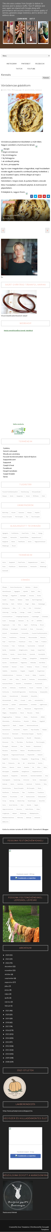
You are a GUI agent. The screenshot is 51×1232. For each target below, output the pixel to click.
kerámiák (39, 687)
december (8, 966)
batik (12, 604)
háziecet (14, 666)
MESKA (43, 717)
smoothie (26, 767)
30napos (4, 587)
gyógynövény (15, 658)
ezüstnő (4, 633)
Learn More (22, 19)
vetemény (19, 809)
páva (21, 746)
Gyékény (6, 448)
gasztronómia (29, 90)
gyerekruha (5, 658)
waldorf (14, 813)
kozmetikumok (14, 696)
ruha (3, 763)
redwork (40, 754)
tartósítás (38, 784)
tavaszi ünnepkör (7, 516)
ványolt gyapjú (32, 801)
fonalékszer (12, 566)
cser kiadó (37, 612)
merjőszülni (34, 717)
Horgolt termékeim (10, 471)
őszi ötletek (29, 742)
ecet (14, 625)
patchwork (14, 746)
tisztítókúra (31, 792)
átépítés (12, 599)
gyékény (4, 654)
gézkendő (5, 570)
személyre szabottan (36, 775)
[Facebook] (13, 1223)
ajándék (25, 591)
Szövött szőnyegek (10, 451)
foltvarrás (43, 637)
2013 (7, 1042)
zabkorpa (28, 817)
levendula (34, 704)
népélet (37, 512)
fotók (36, 641)
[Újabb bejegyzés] (3, 230)
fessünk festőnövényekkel (10, 491)
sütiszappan (5, 771)
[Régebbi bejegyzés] (47, 230)
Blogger (45, 829)
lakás (29, 700)
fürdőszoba (21, 646)
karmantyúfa (38, 683)
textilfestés (21, 541)
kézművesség (25, 491)
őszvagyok (5, 746)
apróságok (23, 595)
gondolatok (12, 650)
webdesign (5, 545)
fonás (33, 533)
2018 (7, 1022)
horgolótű (31, 671)
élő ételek (36, 496)
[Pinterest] (8, 1223)
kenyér (31, 687)
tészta (39, 788)
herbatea (29, 666)
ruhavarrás (11, 763)
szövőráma (20, 784)
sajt (19, 763)
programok (5, 754)
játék (10, 679)
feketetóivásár (14, 633)
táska (45, 784)
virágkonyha (5, 813)
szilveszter (26, 780)
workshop (20, 817)
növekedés (15, 733)
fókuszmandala (32, 637)
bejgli (27, 604)
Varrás (5, 477)
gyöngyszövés (44, 658)
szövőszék (29, 784)
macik (19, 708)
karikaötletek (28, 683)
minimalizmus (17, 721)
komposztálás (44, 692)
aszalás (4, 599)
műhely (34, 721)
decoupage (12, 620)
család (29, 612)
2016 (7, 1030)
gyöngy (40, 533)
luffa (3, 708)
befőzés (20, 604)
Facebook (39, 64)
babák (27, 599)
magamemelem (38, 708)
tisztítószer (41, 792)
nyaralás (39, 733)
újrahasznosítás (30, 796)
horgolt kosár (41, 671)
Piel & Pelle (14, 750)
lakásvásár (5, 704)
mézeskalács (5, 721)
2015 (7, 1034)
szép (46, 775)
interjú (4, 679)
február (7, 1006)
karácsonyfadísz (42, 679)
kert (46, 687)
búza (14, 608)
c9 (19, 608)
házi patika (42, 662)
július (7, 986)
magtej (4, 713)
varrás (29, 541)
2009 (7, 1058)
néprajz (4, 496)
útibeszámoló (42, 796)
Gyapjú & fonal (8, 465)
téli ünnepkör (19, 516)
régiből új (5, 759)
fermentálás (25, 633)
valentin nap (20, 801)
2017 (7, 1026)
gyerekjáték (41, 654)
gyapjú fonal (41, 650)
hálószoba (33, 662)
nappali (21, 725)
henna (21, 666)
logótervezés (43, 704)
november (8, 970)
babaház (20, 599)
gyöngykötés (33, 658)
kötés (15, 700)
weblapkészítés (34, 813)
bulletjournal (6, 608)
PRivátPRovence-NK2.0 (34, 750)
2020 (7, 1014)
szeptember (9, 978)
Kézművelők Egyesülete (19, 692)
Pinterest (25, 64)
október (8, 974)
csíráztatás (45, 616)
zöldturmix (5, 821)
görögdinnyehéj (23, 650)
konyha (4, 696)
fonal (3, 641)
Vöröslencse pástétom (12, 215)
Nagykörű (42, 721)
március (7, 1002)
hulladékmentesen (7, 675)
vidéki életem (29, 809)
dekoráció (21, 620)
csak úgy (14, 612)
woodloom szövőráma (8, 817)
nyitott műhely (24, 537)
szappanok (5, 541)
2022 (7, 963)
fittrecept (22, 637)
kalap (17, 679)
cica (24, 608)
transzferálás (13, 796)
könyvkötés (34, 696)
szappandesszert (36, 537)
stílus (38, 767)
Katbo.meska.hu (18, 424)
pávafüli (28, 746)
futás (13, 646)
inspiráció (41, 675)
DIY (33, 620)
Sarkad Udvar (31, 763)
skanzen (12, 767)
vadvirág (11, 801)
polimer (22, 750)
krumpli (23, 700)
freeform (44, 641)
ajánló (33, 591)
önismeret (5, 742)
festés (4, 637)
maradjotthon (13, 713)
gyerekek (32, 654)
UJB (21, 796)
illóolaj (34, 675)
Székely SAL (24, 775)
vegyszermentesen (40, 541)
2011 (7, 1050)
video (38, 809)
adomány (27, 587)
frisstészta (5, 646)
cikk (30, 608)
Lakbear (14, 704)
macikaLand (27, 708)
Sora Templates (23, 1227)
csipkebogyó (35, 616)
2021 (7, 1011)
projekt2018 (31, 754)
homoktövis (14, 671)
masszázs (29, 713)
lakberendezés (23, 704)
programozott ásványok (18, 754)
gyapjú (33, 650)
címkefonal (37, 608)
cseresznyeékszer (7, 616)
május (7, 994)
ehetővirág (34, 625)
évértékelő (24, 629)
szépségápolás (6, 780)
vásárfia (29, 805)
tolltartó (4, 796)
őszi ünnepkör (35, 516)
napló (14, 725)
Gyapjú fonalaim (9, 474)
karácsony (21, 512)
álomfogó (5, 595)
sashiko (40, 763)
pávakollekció (37, 746)
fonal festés (25, 533)
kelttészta (13, 687)
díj (27, 620)
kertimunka (5, 692)
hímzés (37, 666)
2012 (7, 1046)
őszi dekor (20, 742)
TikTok (19, 69)
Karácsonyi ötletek (7, 683)
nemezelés (13, 537)
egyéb (26, 625)
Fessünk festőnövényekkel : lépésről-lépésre (19, 457)
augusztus (8, 982)
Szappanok (7, 462)
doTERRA (39, 620)
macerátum (11, 708)
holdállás (4, 671)
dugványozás (5, 625)
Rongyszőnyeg (35, 759)
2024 (7, 955)
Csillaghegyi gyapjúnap (22, 616)
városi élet (42, 801)
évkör (43, 496)
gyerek (12, 654)
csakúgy (22, 612)
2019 (7, 1018)
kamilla (24, 679)
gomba (4, 650)
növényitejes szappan (28, 733)
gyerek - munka (22, 654)
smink (11, 496)
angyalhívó (14, 595)
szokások (4, 784)
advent (36, 587)
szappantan (20, 496)
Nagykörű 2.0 (6, 725)
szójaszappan (43, 780)
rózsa (43, 759)
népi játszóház (35, 729)
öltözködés (37, 738)
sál (24, 763)
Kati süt (4, 687)
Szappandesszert (9, 459)
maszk (22, 713)
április (7, 998)
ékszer (14, 545)
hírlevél (45, 666)
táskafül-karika (23, 566)
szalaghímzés (25, 771)
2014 (7, 1038)
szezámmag (17, 780)
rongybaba (25, 759)
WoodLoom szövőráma (11, 454)
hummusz (38, 90)
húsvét (13, 512)
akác (39, 591)
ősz (27, 516)
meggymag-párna (7, 717)
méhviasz (18, 717)
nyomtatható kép (19, 738)
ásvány (39, 595)
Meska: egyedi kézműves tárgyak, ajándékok (18, 330)
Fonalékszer (7, 468)
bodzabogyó (41, 604)
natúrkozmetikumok (32, 725)
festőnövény (15, 533)
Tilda (23, 792)
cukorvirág (5, 612)
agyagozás (5, 533)
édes (19, 625)
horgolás (4, 537)
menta (26, 717)
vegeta (36, 805)
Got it (32, 19)
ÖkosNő (29, 738)
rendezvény (15, 759)
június (7, 990)
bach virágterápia (37, 599)
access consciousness (16, 587)
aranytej (31, 595)
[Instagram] (4, 1223)
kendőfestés (22, 687)
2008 (7, 1062)
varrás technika (13, 805)
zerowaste (37, 817)
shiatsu (4, 767)
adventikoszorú (6, 591)
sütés (45, 767)
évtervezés (39, 629)
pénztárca (5, 750)
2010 (7, 1054)
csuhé (4, 620)
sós (33, 767)
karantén (18, 683)
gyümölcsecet (13, 662)
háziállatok (5, 666)
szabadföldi (15, 771)
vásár (22, 805)
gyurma (4, 662)
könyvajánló (24, 696)
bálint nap (5, 512)
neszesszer (5, 733)
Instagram (11, 64)
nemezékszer (6, 729)
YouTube (31, 69)
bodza (33, 604)
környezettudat (36, 491)
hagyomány (24, 662)
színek (28, 496)
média (37, 713)
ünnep (4, 801)
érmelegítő (14, 629)
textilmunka (15, 792)
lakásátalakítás (39, 700)
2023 (7, 959)
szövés (13, 541)
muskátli (26, 721)
